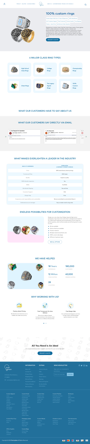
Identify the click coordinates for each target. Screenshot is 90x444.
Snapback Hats (40, 397)
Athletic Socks (25, 399)
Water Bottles (71, 397)
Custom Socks (25, 393)
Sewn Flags (55, 424)
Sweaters (8, 402)
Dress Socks (24, 404)
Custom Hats (40, 393)
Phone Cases (71, 420)
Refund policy (28, 386)
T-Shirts (8, 399)
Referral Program (43, 381)
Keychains (39, 425)
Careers (41, 374)
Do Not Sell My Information (43, 385)
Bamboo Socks (25, 410)
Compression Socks (26, 407)
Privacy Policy (28, 374)
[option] (24, 136)
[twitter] (81, 365)
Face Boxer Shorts (10, 404)
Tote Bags (24, 432)
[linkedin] (86, 365)
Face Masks (9, 408)
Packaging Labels (26, 418)
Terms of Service (29, 384)
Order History (42, 376)
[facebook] (79, 365)
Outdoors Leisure (57, 418)
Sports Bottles (71, 400)
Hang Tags (24, 425)
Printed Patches (56, 400)
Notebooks (8, 432)
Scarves (8, 405)
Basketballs (55, 420)
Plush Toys (8, 420)
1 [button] (43, 323)
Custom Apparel (10, 393)
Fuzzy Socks (24, 408)
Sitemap (41, 379)
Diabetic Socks (25, 415)
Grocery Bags (25, 431)
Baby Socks (24, 413)
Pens (7, 431)
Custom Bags (25, 429)
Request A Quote (53, 39)
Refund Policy (28, 379)
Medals (39, 422)
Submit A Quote (43, 369)
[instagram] (84, 365)
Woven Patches (56, 402)
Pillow (7, 422)
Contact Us (28, 371)
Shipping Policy (29, 376)
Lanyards (8, 434)
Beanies (39, 402)
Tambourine (55, 422)
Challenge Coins (41, 424)
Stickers (23, 420)
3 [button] (46, 323)
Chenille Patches (56, 397)
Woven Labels (25, 422)
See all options (55, 242)
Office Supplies (10, 429)
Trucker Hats (40, 399)
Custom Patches (57, 393)
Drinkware (71, 393)
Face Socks (24, 405)
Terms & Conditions (30, 381)
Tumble (69, 399)
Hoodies (8, 400)
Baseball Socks (25, 402)
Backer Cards (25, 424)
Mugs (69, 402)
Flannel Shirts (9, 397)
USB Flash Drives (72, 422)
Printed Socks (25, 397)
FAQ (40, 371)
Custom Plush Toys (11, 418)
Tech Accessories (72, 418)
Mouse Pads (71, 424)
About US (27, 369)
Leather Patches (56, 399)
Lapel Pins (39, 420)
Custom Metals (41, 418)
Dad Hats (39, 400)
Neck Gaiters (9, 407)
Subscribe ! (70, 374)
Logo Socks (24, 400)
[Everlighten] (8, 369)
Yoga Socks (24, 412)
